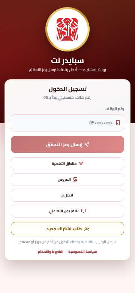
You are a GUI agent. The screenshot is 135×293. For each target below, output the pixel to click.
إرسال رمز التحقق (64, 144)
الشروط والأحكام (50, 251)
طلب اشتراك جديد (64, 229)
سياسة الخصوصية (82, 251)
